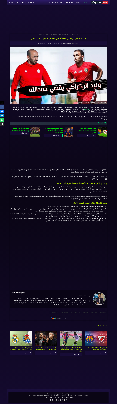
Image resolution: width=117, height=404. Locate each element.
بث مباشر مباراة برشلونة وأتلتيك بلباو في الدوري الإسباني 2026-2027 (96, 349)
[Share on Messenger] (2, 111)
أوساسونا (102, 312)
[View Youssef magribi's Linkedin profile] (89, 300)
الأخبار (85, 2)
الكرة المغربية (54, 2)
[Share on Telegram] (2, 115)
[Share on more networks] (2, 124)
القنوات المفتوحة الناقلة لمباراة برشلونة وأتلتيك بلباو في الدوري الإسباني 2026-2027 (71, 349)
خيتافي (77, 312)
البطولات (78, 2)
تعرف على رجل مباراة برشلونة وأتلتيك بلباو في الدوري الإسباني (20, 129)
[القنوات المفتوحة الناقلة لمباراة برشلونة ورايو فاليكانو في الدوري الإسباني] (102, 132)
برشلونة (86, 109)
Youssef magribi (66, 43)
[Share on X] (2, 102)
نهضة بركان (53, 312)
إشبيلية (105, 189)
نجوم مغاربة (70, 2)
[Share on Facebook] (2, 107)
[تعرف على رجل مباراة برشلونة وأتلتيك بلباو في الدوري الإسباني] (35, 132)
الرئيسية (74, 34)
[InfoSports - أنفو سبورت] (100, 2)
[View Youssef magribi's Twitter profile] (89, 296)
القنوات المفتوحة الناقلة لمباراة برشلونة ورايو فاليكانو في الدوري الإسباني (87, 130)
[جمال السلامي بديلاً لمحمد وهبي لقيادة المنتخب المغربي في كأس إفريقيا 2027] (46, 338)
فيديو (62, 2)
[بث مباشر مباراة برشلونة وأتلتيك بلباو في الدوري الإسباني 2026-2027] (96, 338)
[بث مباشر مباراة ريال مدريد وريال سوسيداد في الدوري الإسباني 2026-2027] (21, 338)
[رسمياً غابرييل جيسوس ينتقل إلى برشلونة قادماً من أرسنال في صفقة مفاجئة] (68, 132)
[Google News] (56, 318)
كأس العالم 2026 (66, 312)
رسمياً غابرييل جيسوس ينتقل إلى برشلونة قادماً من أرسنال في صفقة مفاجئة (54, 130)
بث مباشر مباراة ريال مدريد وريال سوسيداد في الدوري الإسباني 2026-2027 (21, 349)
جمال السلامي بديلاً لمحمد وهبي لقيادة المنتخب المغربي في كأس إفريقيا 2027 (46, 349)
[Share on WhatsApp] (2, 120)
